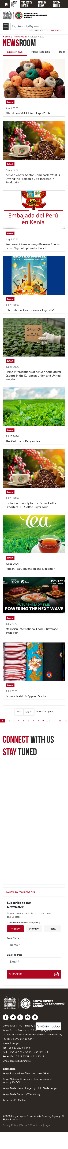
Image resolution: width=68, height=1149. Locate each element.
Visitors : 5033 (48, 1026)
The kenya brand (26, 4)
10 (48, 720)
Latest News (14, 51)
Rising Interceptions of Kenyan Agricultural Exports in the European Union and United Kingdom (33, 375)
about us (14, 4)
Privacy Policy (10, 1125)
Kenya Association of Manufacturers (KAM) (26, 1073)
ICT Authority (33, 1094)
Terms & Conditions (31, 1125)
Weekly (15, 928)
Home (6, 36)
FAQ (20, 1025)
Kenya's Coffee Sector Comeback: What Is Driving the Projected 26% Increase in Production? (33, 178)
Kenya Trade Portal (13, 1094)
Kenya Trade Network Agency (19, 1088)
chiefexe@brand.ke (20, 1061)
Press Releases (40, 51)
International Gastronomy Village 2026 (30, 310)
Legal (47, 1125)
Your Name (13, 938)
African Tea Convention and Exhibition (30, 568)
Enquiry (29, 1025)
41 (60, 720)
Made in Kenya (42, 4)
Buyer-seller (56, 4)
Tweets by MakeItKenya (20, 891)
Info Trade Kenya (47, 1088)
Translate (55, 30)
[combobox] (24, 712)
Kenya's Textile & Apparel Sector (26, 696)
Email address (14, 955)
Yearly (52, 928)
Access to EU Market (14, 1100)
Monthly (34, 928)
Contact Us (9, 1025)
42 (66, 720)
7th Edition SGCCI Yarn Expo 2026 (28, 113)
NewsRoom (20, 36)
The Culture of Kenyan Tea (23, 441)
